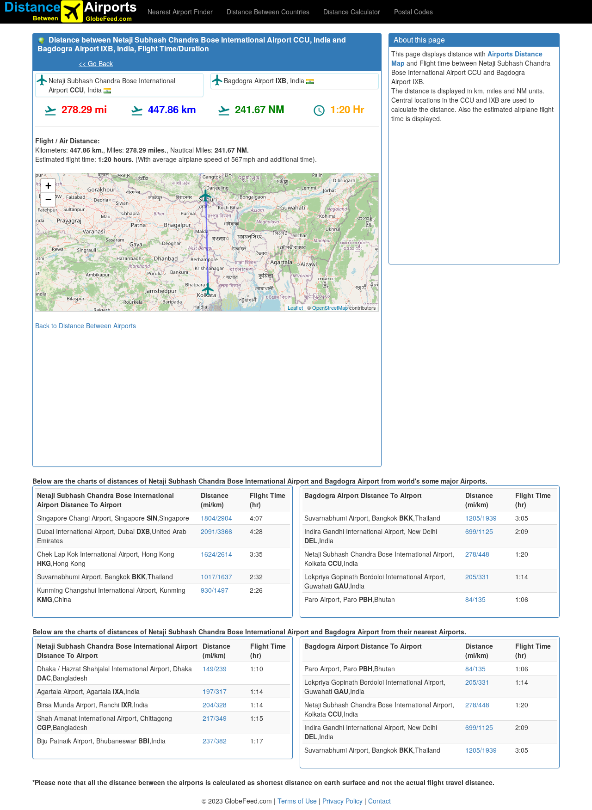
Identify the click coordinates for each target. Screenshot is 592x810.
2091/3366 (216, 531)
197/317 (215, 691)
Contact (379, 800)
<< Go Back (96, 63)
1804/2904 (216, 517)
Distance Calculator (351, 11)
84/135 (475, 599)
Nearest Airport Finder (180, 11)
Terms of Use (298, 800)
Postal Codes (413, 11)
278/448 (477, 553)
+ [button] (48, 185)
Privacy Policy (343, 800)
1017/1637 (216, 576)
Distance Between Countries (268, 11)
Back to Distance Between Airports (85, 325)
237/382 (215, 740)
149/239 (215, 668)
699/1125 (479, 531)
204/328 (215, 704)
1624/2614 (216, 553)
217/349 (215, 718)
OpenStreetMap (330, 307)
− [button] (48, 199)
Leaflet (295, 307)
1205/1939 (481, 517)
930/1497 (214, 590)
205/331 (477, 576)
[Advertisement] (207, 395)
